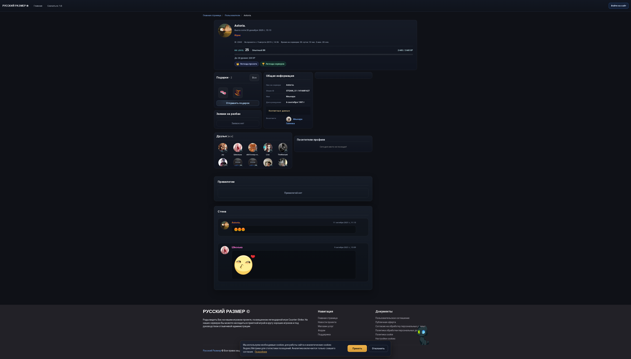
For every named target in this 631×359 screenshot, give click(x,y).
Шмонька (237, 247)
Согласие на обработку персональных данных (400, 326)
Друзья (224, 136)
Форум (321, 330)
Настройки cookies (385, 338)
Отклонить (378, 348)
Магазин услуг (326, 326)
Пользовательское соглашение (392, 318)
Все (254, 77)
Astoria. (236, 222)
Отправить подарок (238, 103)
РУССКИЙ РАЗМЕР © (226, 312)
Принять (357, 348)
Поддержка (324, 334)
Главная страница (212, 15)
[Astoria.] (225, 225)
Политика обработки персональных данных (399, 330)
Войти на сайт (618, 5)
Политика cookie (384, 334)
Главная (38, 5)
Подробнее (261, 351)
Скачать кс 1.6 (54, 5)
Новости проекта (327, 322)
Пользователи (232, 15)
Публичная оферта (385, 322)
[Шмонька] (225, 250)
